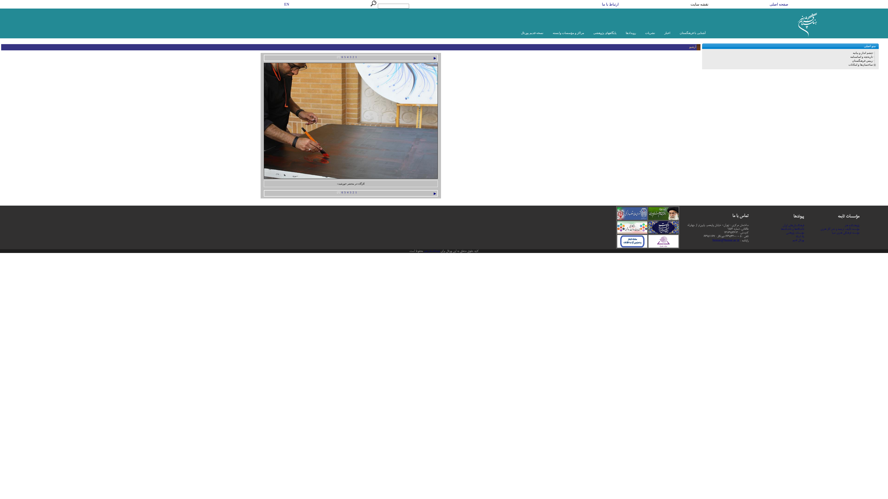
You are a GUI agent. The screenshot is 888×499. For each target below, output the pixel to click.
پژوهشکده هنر (852, 225)
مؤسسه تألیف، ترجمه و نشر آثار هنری (839, 229)
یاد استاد (800, 236)
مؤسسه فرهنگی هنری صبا (845, 233)
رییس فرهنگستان (862, 60)
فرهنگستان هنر (431, 251)
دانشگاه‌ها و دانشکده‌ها (792, 229)
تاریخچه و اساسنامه (861, 56)
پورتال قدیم (798, 240)
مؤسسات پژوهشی (795, 233)
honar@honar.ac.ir (725, 241)
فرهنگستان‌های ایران (793, 225)
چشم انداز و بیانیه (863, 53)
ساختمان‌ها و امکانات (860, 64)
